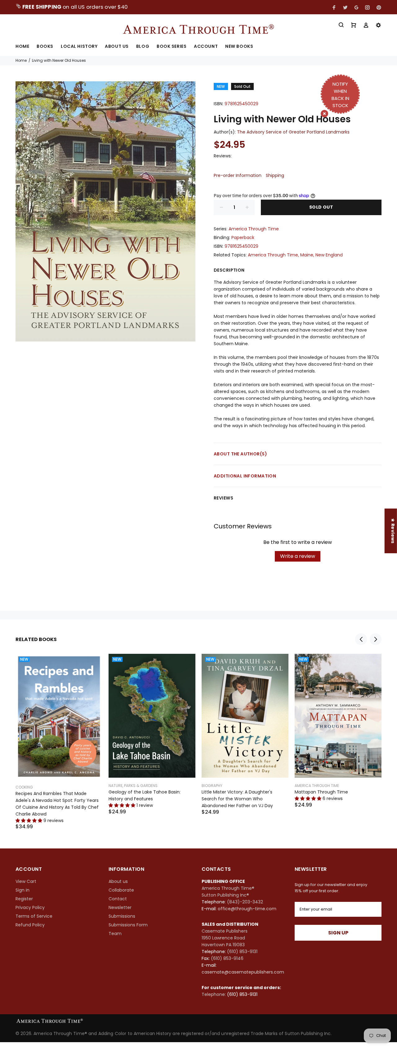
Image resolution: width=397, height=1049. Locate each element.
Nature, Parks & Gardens (133, 785)
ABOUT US (116, 46)
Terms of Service (34, 916)
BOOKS (45, 46)
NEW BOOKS (239, 46)
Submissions (122, 916)
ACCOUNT (206, 46)
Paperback (242, 237)
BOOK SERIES (171, 46)
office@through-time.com (247, 909)
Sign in (22, 890)
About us (118, 881)
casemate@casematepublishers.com (243, 972)
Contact (118, 899)
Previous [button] (361, 639)
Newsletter (120, 907)
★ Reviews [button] (393, 531)
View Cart (26, 881)
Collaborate (121, 890)
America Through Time (254, 229)
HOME (22, 46)
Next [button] (375, 639)
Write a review (297, 556)
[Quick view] (92, 664)
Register (24, 899)
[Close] (324, 113)
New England (329, 255)
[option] (58, 734)
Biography (212, 785)
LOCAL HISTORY (79, 46)
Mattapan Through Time (321, 792)
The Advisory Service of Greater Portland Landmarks (293, 132)
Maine (306, 255)
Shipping (275, 175)
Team (115, 933)
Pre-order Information (237, 175)
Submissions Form (128, 925)
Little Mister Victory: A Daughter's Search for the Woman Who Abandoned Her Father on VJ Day (237, 799)
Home (21, 60)
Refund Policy (30, 925)
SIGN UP (338, 932)
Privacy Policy (30, 907)
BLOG (142, 46)
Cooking (24, 787)
